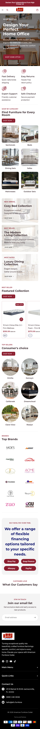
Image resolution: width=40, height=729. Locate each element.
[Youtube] (11, 661)
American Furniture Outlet (23, 712)
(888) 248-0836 (13, 697)
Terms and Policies (20, 717)
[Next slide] (36, 39)
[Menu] (2, 10)
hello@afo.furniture (14, 702)
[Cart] (37, 9)
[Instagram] (7, 661)
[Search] (7, 9)
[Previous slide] (3, 39)
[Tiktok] (15, 661)
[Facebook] (3, 661)
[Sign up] (35, 617)
